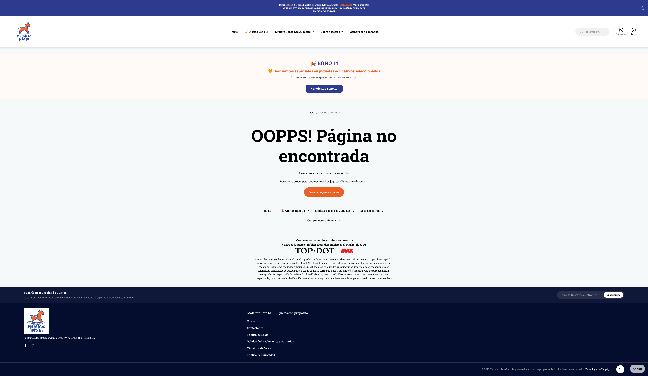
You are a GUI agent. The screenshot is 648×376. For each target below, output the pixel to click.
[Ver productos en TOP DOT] (315, 250)
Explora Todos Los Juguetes (332, 210)
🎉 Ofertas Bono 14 (293, 210)
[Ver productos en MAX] (347, 250)
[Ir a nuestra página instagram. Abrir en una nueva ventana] (32, 345)
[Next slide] (373, 8)
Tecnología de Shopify (597, 369)
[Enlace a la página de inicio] (36, 321)
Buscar (251, 321)
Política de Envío (257, 334)
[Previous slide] (275, 8)
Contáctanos (255, 328)
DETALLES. (346, 4)
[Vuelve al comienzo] (620, 369)
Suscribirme (613, 294)
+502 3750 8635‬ (86, 337)
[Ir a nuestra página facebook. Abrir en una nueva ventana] (26, 345)
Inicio (311, 112)
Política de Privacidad (261, 355)
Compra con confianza (321, 220)
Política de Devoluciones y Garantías (270, 341)
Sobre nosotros (370, 210)
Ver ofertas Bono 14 (324, 89)
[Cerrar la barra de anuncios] (643, 8)
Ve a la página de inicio (324, 192)
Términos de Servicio (260, 348)
